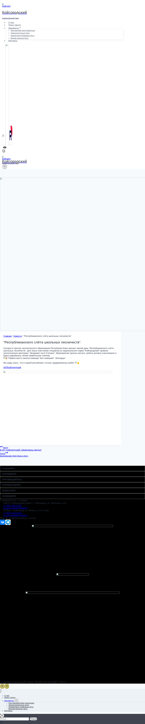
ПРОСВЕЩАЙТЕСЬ (12, 479)
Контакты (12, 41)
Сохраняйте (8, 468)
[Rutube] (10, 144)
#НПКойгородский (12, 367)
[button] (72, 468)
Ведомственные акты (19, 38)
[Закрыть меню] (0, 691)
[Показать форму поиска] (3, 151)
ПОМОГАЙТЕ (9, 490)
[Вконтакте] (4, 144)
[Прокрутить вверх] (2, 686)
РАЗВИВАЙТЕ (9, 496)
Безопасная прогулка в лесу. (14, 455)
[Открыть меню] (4, 166)
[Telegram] (7, 144)
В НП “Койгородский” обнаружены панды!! (21, 449)
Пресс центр (14, 25)
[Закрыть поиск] (2, 715)
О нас (11, 22)
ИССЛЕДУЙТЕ (9, 474)
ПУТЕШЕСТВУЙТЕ (11, 485)
